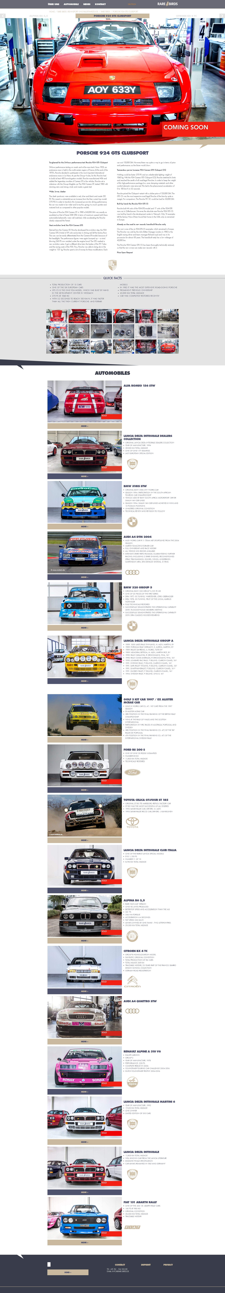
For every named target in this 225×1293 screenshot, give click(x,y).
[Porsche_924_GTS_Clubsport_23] (123, 346)
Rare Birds (105, 11)
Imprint (146, 1264)
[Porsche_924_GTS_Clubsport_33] (101, 331)
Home (52, 11)
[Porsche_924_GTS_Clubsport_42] (146, 331)
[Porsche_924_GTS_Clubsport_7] (79, 316)
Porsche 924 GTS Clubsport (112, 15)
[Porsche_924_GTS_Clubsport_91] (168, 316)
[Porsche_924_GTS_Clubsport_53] (168, 331)
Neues (86, 4)
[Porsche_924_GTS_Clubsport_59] (79, 346)
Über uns (53, 4)
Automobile (71, 4)
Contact (120, 1264)
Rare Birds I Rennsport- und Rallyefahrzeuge (78, 11)
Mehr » (84, 426)
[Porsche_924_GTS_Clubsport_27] (101, 346)
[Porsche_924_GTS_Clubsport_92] (123, 316)
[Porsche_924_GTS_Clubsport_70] (79, 331)
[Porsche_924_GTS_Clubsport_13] (146, 346)
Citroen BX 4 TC (186, 15)
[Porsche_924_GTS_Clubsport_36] (123, 331)
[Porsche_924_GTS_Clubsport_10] (146, 316)
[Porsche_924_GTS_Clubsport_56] (57, 346)
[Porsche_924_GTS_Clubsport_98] (101, 316)
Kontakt (100, 4)
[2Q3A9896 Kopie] (57, 316)
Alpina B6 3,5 (38, 15)
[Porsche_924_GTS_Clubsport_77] (57, 331)
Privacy (168, 1264)
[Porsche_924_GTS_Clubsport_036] (168, 346)
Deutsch (132, 4)
